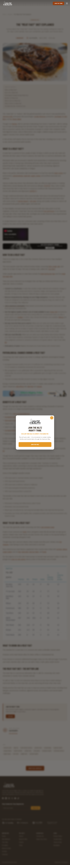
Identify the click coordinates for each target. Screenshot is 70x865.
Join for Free (35, 444)
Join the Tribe (58, 3)
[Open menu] (67, 3)
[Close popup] (51, 417)
